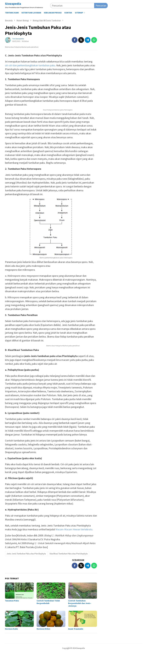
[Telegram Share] (87, 40)
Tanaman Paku (12, 600)
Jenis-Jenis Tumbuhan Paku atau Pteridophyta (26, 553)
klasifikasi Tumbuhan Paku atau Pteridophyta (69, 553)
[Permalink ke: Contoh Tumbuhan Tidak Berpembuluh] (51, 591)
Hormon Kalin (11, 629)
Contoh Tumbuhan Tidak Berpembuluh (48, 602)
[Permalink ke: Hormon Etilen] (51, 619)
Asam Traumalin (75, 629)
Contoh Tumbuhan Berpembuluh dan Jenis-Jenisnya (79, 603)
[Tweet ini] (81, 40)
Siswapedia (13, 4)
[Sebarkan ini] (75, 40)
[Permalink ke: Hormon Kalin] (19, 619)
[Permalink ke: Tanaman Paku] (19, 591)
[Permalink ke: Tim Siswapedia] (8, 39)
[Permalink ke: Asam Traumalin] (82, 619)
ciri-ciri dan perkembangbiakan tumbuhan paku (30, 65)
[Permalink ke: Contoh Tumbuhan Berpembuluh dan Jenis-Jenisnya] (82, 591)
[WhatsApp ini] (94, 40)
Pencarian (101, 5)
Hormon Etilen (43, 629)
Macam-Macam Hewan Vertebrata (74, 529)
